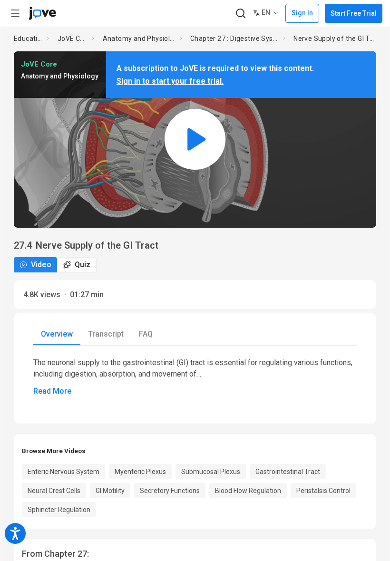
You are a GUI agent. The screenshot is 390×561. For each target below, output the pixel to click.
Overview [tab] (57, 334)
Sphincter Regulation (59, 509)
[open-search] (240, 13)
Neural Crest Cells (54, 490)
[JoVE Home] (42, 13)
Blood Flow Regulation (248, 490)
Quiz (82, 264)
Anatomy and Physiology (139, 38)
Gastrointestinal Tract (287, 471)
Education (28, 38)
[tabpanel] (195, 377)
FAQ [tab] (146, 334)
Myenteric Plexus (140, 471)
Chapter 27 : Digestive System (234, 38)
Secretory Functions (170, 490)
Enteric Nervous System (63, 471)
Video (41, 264)
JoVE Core (73, 38)
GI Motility (110, 490)
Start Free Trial (354, 13)
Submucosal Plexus (210, 471)
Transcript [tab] (106, 334)
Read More (52, 391)
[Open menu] (15, 13)
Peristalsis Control (323, 490)
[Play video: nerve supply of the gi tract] (195, 139)
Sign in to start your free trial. (170, 81)
